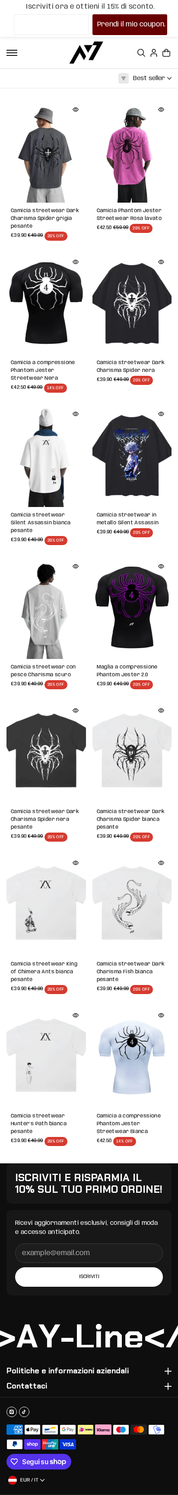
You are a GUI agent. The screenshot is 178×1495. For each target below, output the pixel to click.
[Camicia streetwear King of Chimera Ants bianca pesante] (46, 904)
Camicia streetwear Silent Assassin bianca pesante (41, 522)
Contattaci (26, 1386)
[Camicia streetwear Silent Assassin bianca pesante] (46, 455)
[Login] (154, 53)
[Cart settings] (166, 53)
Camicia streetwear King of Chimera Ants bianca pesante (44, 971)
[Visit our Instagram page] (11, 1412)
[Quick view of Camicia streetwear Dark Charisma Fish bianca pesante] (161, 863)
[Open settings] (141, 53)
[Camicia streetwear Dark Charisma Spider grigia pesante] (46, 151)
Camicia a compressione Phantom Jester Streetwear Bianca (129, 1123)
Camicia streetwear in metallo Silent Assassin (128, 519)
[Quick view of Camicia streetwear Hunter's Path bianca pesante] (76, 1015)
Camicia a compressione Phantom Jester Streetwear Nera (43, 370)
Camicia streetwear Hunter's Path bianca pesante (39, 1123)
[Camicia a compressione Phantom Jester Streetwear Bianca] (132, 1056)
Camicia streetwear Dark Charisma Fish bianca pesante (131, 971)
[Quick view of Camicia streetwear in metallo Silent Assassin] (161, 414)
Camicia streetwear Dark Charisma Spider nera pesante (45, 819)
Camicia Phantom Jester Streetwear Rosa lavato (129, 214)
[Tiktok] (24, 1412)
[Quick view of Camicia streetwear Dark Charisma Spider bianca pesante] (161, 710)
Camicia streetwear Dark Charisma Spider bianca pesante (131, 819)
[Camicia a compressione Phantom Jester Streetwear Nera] (46, 303)
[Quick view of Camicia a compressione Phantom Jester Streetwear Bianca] (161, 1015)
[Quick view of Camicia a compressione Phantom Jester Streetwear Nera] (76, 262)
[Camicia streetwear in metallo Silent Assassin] (132, 455)
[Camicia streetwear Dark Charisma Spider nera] (132, 303)
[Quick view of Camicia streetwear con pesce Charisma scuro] (76, 566)
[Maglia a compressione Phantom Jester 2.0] (132, 607)
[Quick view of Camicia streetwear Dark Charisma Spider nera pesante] (76, 710)
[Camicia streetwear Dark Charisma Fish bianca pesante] (132, 904)
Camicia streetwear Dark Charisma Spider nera (131, 366)
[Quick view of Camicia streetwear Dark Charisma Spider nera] (161, 262)
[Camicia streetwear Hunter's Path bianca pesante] (46, 1056)
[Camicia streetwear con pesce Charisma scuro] (46, 607)
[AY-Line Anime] (86, 52)
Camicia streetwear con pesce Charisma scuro (43, 671)
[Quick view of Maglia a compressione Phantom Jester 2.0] (161, 566)
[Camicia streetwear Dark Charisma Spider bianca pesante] (132, 752)
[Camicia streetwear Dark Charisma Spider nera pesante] (46, 752)
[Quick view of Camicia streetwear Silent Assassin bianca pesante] (76, 414)
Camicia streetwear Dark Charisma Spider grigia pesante (45, 218)
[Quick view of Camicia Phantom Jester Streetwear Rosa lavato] (161, 109)
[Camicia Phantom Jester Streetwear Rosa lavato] (132, 151)
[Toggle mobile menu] (11, 53)
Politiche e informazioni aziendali (67, 1371)
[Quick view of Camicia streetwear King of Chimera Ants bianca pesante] (76, 863)
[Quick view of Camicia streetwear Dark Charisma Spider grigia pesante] (76, 109)
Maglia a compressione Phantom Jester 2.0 (127, 671)
